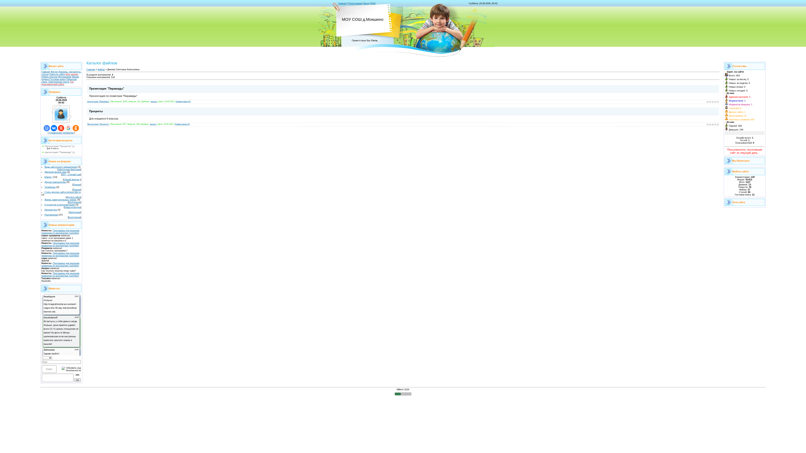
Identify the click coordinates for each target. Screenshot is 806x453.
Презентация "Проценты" (58, 146)
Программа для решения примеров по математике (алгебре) (60, 231)
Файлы (101, 69)
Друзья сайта (73, 197)
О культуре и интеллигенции (59, 204)
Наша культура (72, 207)
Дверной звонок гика (55, 172)
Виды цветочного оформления (60, 167)
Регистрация (355, 3)
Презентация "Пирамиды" (106, 88)
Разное (77, 184)
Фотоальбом (64, 77)
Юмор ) (48, 177)
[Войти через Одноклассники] (76, 128)
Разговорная (51, 214)
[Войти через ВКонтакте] (54, 128)
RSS (373, 3)
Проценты (96, 111)
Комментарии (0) (183, 101)
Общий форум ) (72, 179)
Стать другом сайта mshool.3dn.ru (62, 192)
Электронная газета (58, 82)
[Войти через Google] (68, 128)
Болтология (74, 202)
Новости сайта (57, 74)
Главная (342, 3)
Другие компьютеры (55, 182)
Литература (50, 209)
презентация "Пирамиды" (58, 152)
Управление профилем (61, 132)
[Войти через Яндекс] (61, 128)
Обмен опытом (49, 77)
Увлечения (75, 212)
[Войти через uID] (47, 128)
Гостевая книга (57, 79)
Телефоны (50, 187)
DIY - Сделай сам (71, 174)
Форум (54, 71)
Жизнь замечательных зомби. (60, 199)
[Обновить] (79, 357)
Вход (366, 3)
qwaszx (154, 101)
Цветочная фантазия (69, 169)
